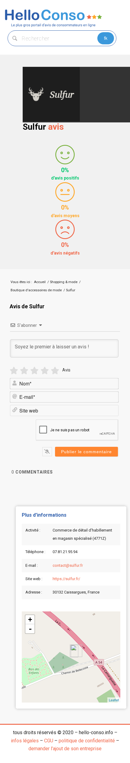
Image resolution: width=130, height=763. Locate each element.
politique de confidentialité (87, 741)
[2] (24, 371)
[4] (45, 371)
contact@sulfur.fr (68, 565)
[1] (14, 371)
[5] (55, 371)
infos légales (25, 741)
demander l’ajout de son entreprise (65, 748)
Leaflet (114, 699)
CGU (48, 741)
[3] (34, 371)
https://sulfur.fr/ (66, 579)
